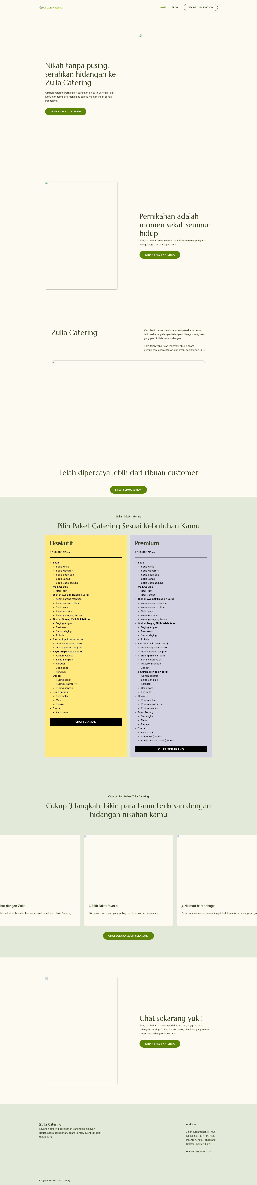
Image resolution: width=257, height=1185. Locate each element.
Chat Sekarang (86, 721)
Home (163, 7)
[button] (201, 7)
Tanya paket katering (160, 254)
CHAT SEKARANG (171, 749)
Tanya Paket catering (65, 111)
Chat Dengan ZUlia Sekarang (128, 935)
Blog (175, 7)
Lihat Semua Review (128, 489)
